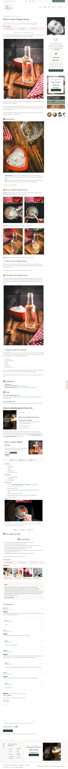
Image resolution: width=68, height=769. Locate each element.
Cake (18, 751)
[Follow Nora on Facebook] (5, 597)
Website (33, 720)
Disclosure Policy (34, 24)
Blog (49, 6)
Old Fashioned (8, 359)
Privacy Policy (6, 765)
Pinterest (5, 434)
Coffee (10, 751)
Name (5, 720)
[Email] (30, 1)
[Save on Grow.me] (67, 390)
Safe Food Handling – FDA (20, 556)
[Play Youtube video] (24, 510)
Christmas (19, 757)
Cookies (10, 749)
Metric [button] (6, 479)
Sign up (14, 1)
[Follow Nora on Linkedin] (11, 597)
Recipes (44, 6)
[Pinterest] (34, 1)
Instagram (10, 434)
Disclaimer (27, 765)
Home (40, 6)
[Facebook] (26, 1)
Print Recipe (24, 32)
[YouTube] (32, 1)
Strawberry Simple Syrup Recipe (31, 374)
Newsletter (33, 433)
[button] (5, 454)
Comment (6, 704)
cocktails (27, 257)
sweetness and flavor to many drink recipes (33, 106)
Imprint (11, 767)
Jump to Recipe (17, 32)
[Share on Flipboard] (67, 388)
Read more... (57, 49)
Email (19, 720)
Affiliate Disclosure (14, 765)
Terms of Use (6, 767)
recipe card (8, 184)
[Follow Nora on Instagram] (7, 597)
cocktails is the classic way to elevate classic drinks (22, 352)
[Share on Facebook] (67, 386)
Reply (42, 608)
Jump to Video (30, 32)
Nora (6, 584)
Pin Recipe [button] (7, 452)
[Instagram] (28, 1)
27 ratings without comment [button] (20, 693)
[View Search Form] (64, 6)
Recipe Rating (6, 699)
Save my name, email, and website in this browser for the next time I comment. (18, 723)
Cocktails (11, 754)
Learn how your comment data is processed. (28, 733)
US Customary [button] (11, 479)
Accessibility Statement (18, 767)
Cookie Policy (21, 765)
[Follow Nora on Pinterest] (13, 597)
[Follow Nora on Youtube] (9, 597)
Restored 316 (62, 766)
